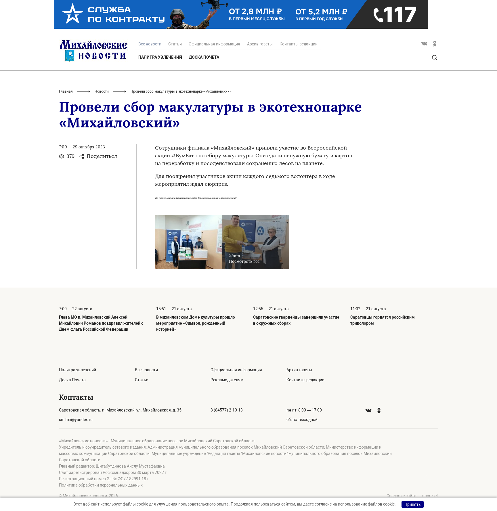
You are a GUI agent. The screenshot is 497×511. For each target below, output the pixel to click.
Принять (412, 504)
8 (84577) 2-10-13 (227, 410)
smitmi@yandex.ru (76, 419)
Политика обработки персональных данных (101, 485)
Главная (66, 91)
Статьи (175, 44)
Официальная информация (214, 44)
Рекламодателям (227, 380)
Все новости (146, 370)
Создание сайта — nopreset (412, 495)
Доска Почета (204, 57)
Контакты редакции (299, 44)
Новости (102, 91)
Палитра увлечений (160, 57)
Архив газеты (260, 44)
